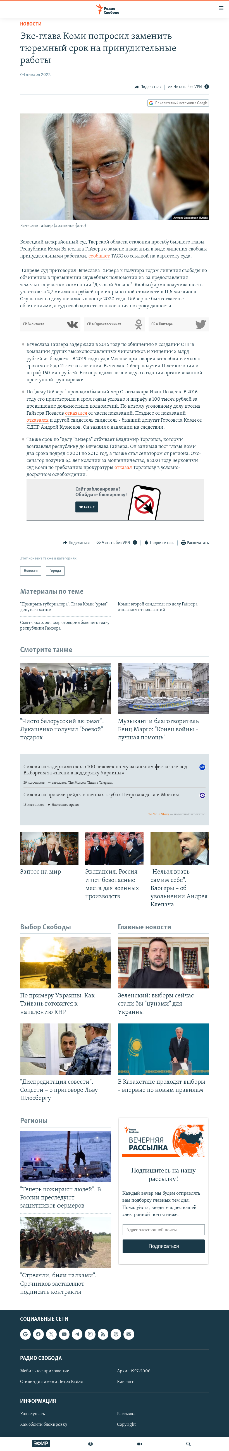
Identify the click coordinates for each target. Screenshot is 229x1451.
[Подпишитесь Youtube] (64, 1334)
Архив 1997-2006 (133, 1371)
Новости (31, 24)
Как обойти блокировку (43, 1424)
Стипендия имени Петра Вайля (51, 1382)
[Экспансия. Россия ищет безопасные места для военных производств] (114, 848)
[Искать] (188, 1444)
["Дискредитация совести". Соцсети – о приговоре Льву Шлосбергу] (65, 1049)
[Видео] (139, 1444)
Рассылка (126, 1414)
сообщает (99, 256)
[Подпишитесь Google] (25, 1334)
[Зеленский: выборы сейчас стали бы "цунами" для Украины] (163, 962)
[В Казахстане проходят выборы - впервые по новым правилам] (163, 1049)
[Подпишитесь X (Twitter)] (51, 1334)
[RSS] (103, 1334)
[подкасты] (90, 1444)
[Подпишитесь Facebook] (38, 1334)
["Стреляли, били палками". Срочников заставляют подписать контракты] (65, 1242)
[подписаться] (128, 1334)
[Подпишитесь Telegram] (77, 1334)
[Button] (148, 87)
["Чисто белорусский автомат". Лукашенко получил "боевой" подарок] (65, 688)
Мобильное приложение (44, 1371)
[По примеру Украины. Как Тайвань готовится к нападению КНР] (65, 962)
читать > (87, 507)
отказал (123, 467)
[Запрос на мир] (49, 848)
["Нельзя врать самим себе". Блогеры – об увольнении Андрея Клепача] (180, 848)
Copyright (126, 1424)
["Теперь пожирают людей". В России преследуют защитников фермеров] (65, 1156)
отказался (76, 413)
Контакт (125, 1382)
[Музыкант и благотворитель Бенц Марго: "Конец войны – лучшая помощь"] (163, 688)
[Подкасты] (116, 1334)
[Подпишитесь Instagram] (90, 1334)
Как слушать (32, 1414)
